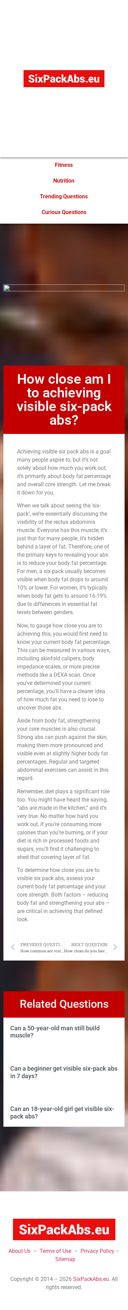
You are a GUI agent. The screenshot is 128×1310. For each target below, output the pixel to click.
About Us (19, 1251)
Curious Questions (64, 212)
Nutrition (63, 180)
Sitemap (65, 1259)
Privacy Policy (97, 1251)
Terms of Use (55, 1251)
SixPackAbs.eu (91, 1279)
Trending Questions (64, 196)
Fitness (64, 165)
